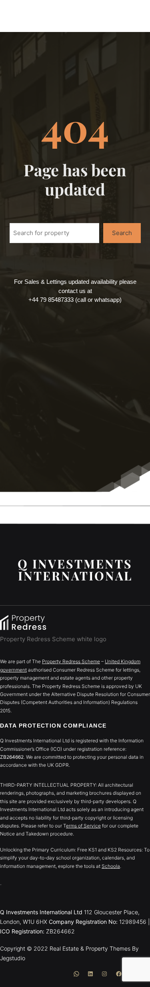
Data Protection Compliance (53, 725)
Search (122, 233)
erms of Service (83, 826)
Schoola (111, 866)
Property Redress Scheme (71, 661)
